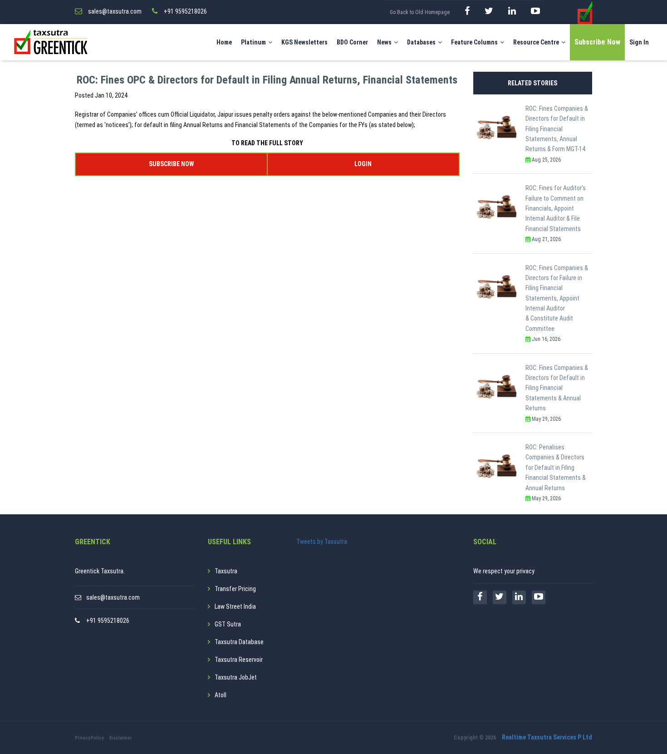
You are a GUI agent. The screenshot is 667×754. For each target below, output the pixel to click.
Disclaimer (120, 737)
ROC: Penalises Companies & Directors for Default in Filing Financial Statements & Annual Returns (555, 468)
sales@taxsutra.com (113, 597)
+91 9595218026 (107, 620)
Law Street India (235, 606)
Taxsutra (226, 571)
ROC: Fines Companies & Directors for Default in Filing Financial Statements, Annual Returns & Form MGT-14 (556, 129)
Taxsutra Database (239, 642)
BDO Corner (352, 42)
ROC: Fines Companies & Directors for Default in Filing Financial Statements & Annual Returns (556, 388)
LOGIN (363, 164)
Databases (421, 42)
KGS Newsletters (304, 42)
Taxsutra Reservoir (239, 659)
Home (224, 42)
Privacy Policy (89, 737)
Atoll (220, 695)
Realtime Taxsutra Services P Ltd (547, 737)
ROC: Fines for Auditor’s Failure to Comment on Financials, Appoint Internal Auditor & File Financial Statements (555, 208)
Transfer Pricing (235, 588)
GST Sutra (228, 624)
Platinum (253, 42)
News (384, 42)
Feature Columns (474, 42)
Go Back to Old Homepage (420, 12)
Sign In (639, 42)
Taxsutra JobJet (236, 677)
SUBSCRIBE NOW (171, 164)
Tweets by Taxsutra (321, 541)
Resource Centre (536, 42)
